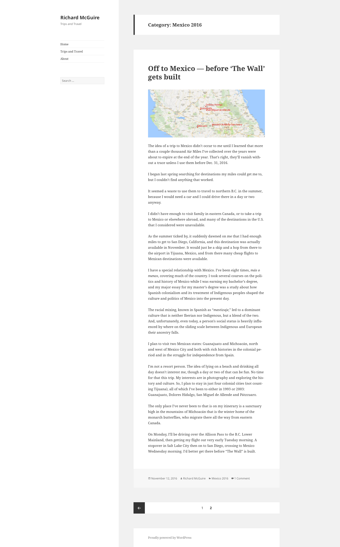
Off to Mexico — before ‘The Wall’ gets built (206, 72)
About (64, 59)
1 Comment (242, 478)
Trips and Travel (71, 51)
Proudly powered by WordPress (169, 538)
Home (64, 44)
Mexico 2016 (220, 478)
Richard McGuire (80, 17)
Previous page (139, 508)
